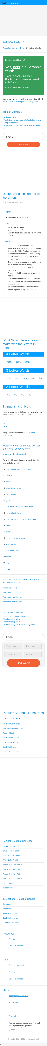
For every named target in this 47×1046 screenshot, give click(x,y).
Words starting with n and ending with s (19, 625)
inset (7, 507)
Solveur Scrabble (10, 904)
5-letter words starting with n (14, 616)
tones (35, 519)
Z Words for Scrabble (11, 851)
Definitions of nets (10, 117)
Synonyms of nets (10, 588)
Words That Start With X (12, 878)
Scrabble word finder (17, 965)
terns (23, 538)
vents (8, 563)
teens (13, 488)
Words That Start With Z (12, 865)
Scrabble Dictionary (11, 738)
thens (19, 513)
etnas (13, 469)
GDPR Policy (14, 1002)
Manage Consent (15, 1029)
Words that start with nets (13, 593)
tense (19, 488)
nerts (8, 538)
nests (8, 532)
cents (8, 475)
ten (41, 378)
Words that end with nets (13, 602)
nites (17, 507)
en (8, 394)
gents (8, 501)
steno (24, 519)
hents (8, 513)
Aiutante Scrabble (10, 913)
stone (29, 519)
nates (19, 469)
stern (18, 538)
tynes (8, 569)
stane (29, 469)
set (33, 378)
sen (25, 378)
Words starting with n (11, 619)
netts (7, 550)
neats (24, 469)
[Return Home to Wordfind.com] (4, 4)
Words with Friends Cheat (13, 728)
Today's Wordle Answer (12, 751)
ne (29, 394)
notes (8, 519)
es (15, 394)
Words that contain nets (12, 597)
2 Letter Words (8, 883)
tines (31, 507)
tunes (8, 544)
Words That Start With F (12, 874)
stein (26, 507)
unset (13, 544)
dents (8, 494)
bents (8, 482)
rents (13, 538)
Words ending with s (11, 622)
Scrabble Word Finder (11, 724)
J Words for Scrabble (11, 846)
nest (9, 362)
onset (13, 519)
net (16, 378)
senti (22, 507)
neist (12, 507)
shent (13, 513)
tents (17, 550)
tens (27, 362)
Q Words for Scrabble (11, 860)
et (22, 394)
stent (12, 550)
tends (13, 494)
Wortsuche (7, 909)
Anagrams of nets (10, 123)
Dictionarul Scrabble (11, 923)
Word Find (14, 3)
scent (13, 475)
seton (19, 519)
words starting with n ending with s (24, 102)
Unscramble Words (10, 742)
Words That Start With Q (12, 869)
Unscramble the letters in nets (15, 454)
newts (8, 557)
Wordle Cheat (8, 733)
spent (8, 526)
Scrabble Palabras (10, 918)
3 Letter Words (8, 888)
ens (8, 378)
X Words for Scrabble (11, 855)
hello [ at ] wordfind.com (18, 996)
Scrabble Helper (9, 747)
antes (8, 469)
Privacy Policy (14, 1016)
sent (18, 362)
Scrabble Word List (16, 946)
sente (8, 488)
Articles (12, 939)
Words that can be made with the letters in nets (22, 120)
